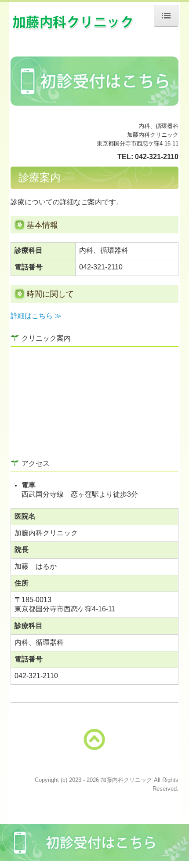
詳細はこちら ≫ (36, 316)
